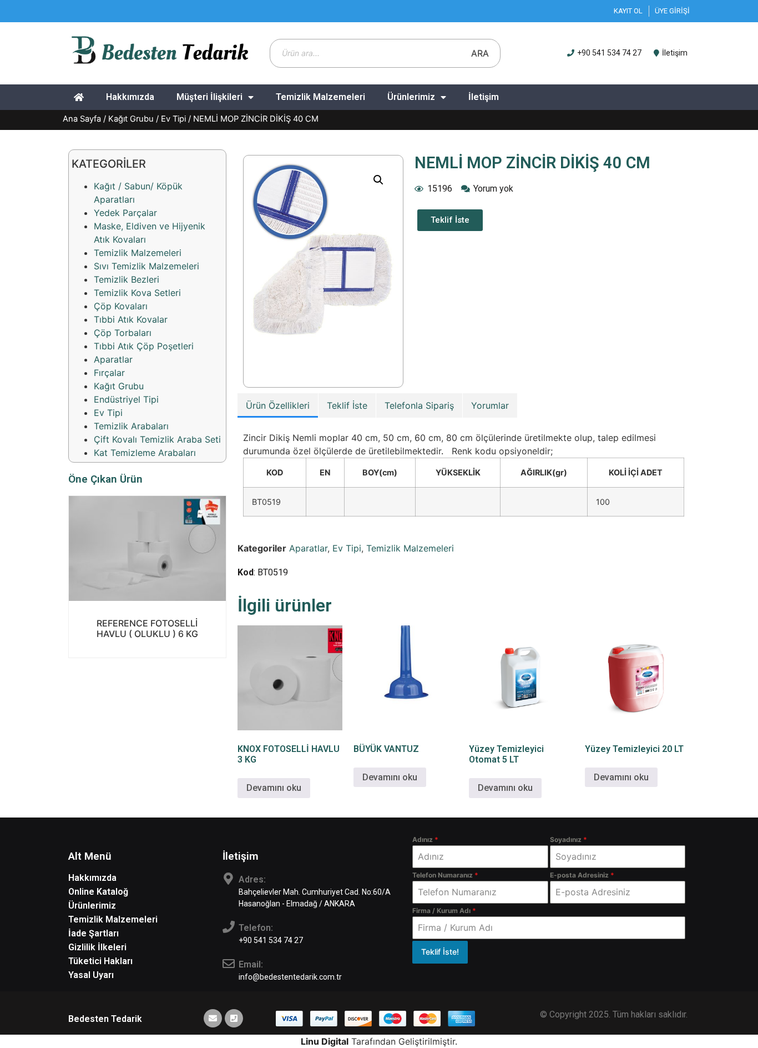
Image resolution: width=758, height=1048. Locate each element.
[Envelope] (213, 1018)
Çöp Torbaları (122, 332)
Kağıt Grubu (131, 119)
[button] (378, 180)
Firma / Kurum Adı (444, 910)
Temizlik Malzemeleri (320, 97)
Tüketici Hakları (100, 961)
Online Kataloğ (98, 891)
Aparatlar (113, 359)
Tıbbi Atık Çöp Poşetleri (144, 346)
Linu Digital (324, 1041)
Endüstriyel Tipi (126, 399)
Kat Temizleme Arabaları (145, 452)
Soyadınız (568, 839)
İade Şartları (93, 933)
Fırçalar (109, 372)
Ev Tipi (173, 119)
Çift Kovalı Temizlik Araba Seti (157, 439)
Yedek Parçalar (125, 212)
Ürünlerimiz (411, 97)
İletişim (483, 97)
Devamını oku (147, 594)
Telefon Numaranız (445, 875)
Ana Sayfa (82, 119)
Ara (480, 53)
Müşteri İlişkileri (209, 97)
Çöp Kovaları (121, 306)
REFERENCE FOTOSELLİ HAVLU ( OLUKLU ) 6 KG (147, 628)
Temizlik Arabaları (131, 426)
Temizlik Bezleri (126, 279)
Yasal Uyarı (91, 975)
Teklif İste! (440, 951)
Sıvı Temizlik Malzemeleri (146, 266)
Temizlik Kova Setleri (137, 292)
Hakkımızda (130, 97)
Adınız (425, 839)
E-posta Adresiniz (582, 875)
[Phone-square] (234, 1018)
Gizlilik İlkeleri (97, 947)
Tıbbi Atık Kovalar (131, 319)
